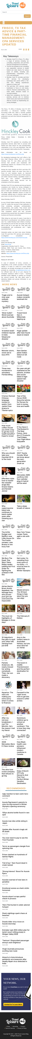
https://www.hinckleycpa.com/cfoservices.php (14, 237)
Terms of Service (10, 1028)
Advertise (15, 1026)
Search (27, 16)
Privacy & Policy (22, 1028)
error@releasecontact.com (23, 270)
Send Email (8, 244)
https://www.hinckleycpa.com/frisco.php (12, 154)
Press (8, 1026)
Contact (23, 1026)
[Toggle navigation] (3, 22)
